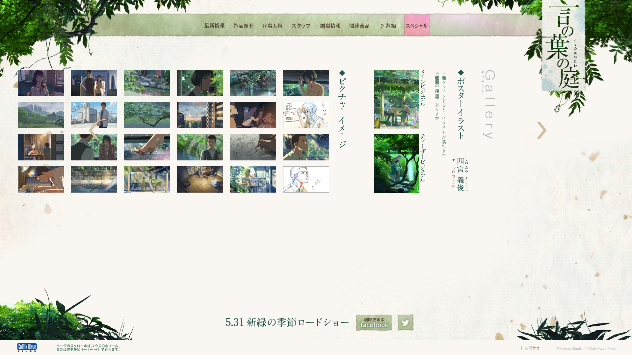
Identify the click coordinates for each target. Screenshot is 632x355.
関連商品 (359, 24)
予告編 (388, 24)
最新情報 (215, 24)
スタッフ (301, 24)
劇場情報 (330, 24)
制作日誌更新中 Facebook (375, 323)
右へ (542, 130)
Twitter (406, 323)
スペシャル (417, 24)
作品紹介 (243, 24)
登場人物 (272, 24)
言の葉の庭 (563, 45)
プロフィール (453, 172)
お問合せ (532, 348)
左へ (93, 130)
